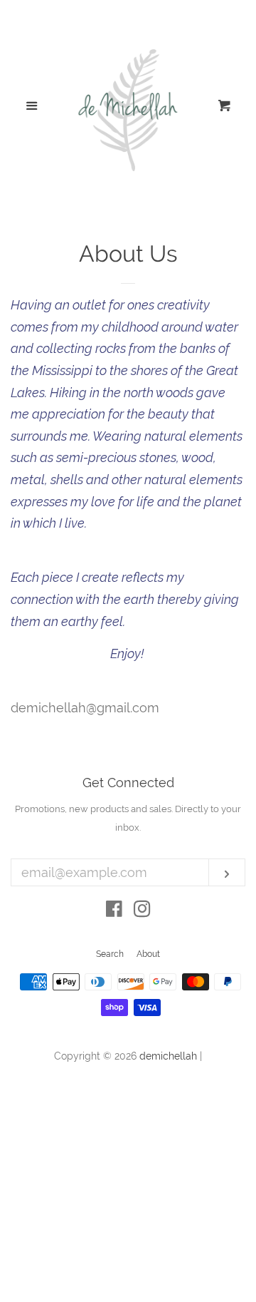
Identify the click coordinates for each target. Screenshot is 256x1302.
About (148, 954)
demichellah (168, 1056)
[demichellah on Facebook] (114, 910)
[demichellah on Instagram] (142, 910)
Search (110, 954)
